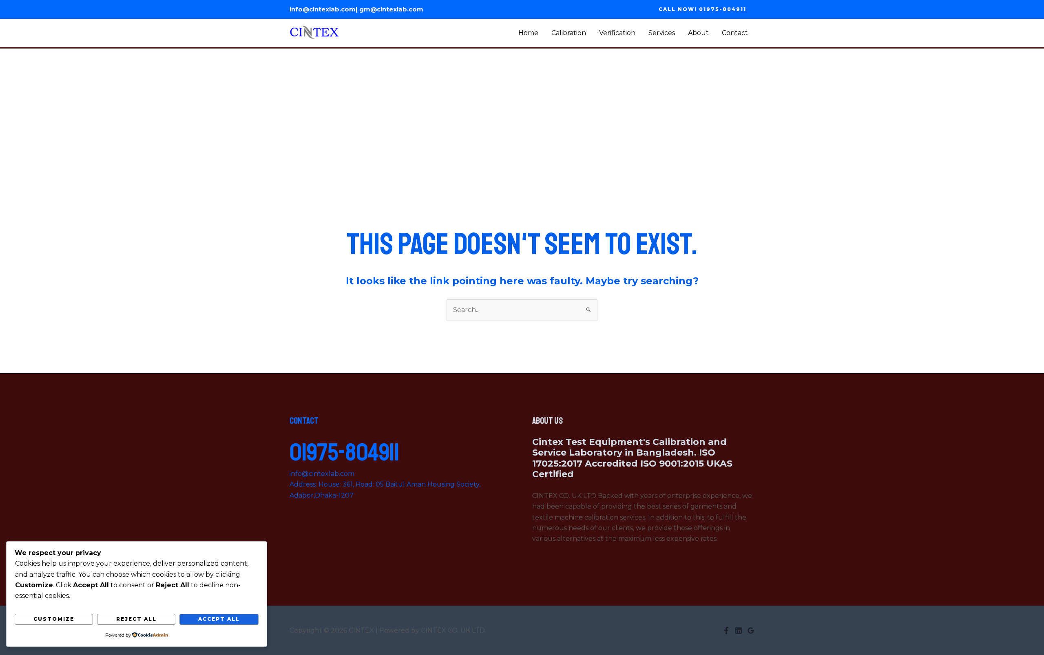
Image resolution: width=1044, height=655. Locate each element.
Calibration (568, 33)
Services (661, 33)
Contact (735, 33)
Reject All (136, 619)
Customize (53, 619)
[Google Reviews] (750, 630)
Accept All (219, 619)
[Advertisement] (522, 110)
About (698, 33)
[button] (702, 9)
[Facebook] (726, 630)
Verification (617, 33)
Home (528, 33)
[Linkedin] (738, 630)
